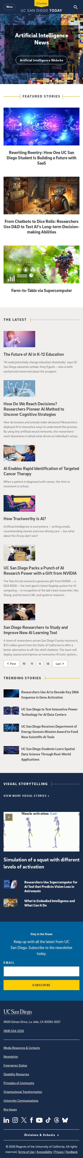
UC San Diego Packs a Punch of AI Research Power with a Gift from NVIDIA (40, 570)
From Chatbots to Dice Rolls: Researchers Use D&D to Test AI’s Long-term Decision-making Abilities (41, 227)
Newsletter (11, 1056)
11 (32, 663)
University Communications (21, 1100)
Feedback (72, 1152)
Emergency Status (15, 1065)
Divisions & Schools (40, 1135)
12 (40, 663)
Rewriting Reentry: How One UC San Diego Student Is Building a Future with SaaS (41, 158)
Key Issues (10, 1109)
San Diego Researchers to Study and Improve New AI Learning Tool (36, 630)
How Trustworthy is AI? (25, 518)
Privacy (59, 1152)
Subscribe (41, 985)
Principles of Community (19, 1083)
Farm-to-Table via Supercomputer (41, 290)
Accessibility (44, 1152)
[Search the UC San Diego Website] (75, 7)
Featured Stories (41, 96)
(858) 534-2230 (14, 1031)
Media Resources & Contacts (22, 1048)
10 (24, 663)
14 (47, 663)
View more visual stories (25, 795)
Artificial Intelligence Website (41, 60)
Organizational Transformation (23, 1092)
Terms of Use (26, 1152)
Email (9, 962)
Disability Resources (16, 1074)
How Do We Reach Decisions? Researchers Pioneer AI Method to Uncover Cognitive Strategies (34, 409)
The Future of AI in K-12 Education (34, 354)
